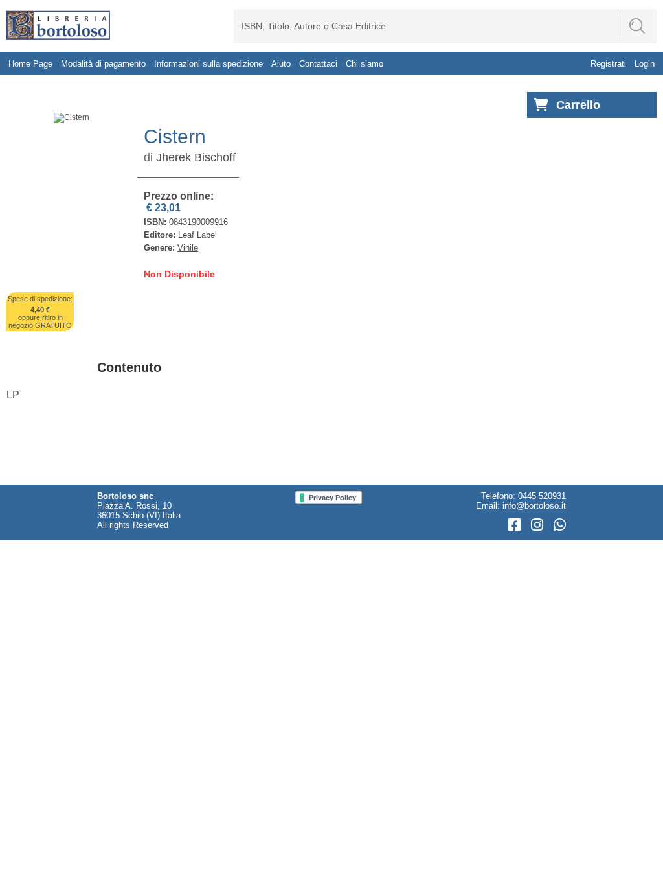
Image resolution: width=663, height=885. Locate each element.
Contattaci (318, 64)
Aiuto (281, 64)
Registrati (608, 64)
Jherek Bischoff (196, 157)
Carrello (578, 104)
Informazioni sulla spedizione (208, 64)
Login (645, 64)
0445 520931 (542, 496)
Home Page (30, 64)
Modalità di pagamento (103, 64)
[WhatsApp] (560, 525)
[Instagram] (539, 525)
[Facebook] (516, 525)
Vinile (187, 248)
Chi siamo (364, 64)
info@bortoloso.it (534, 506)
